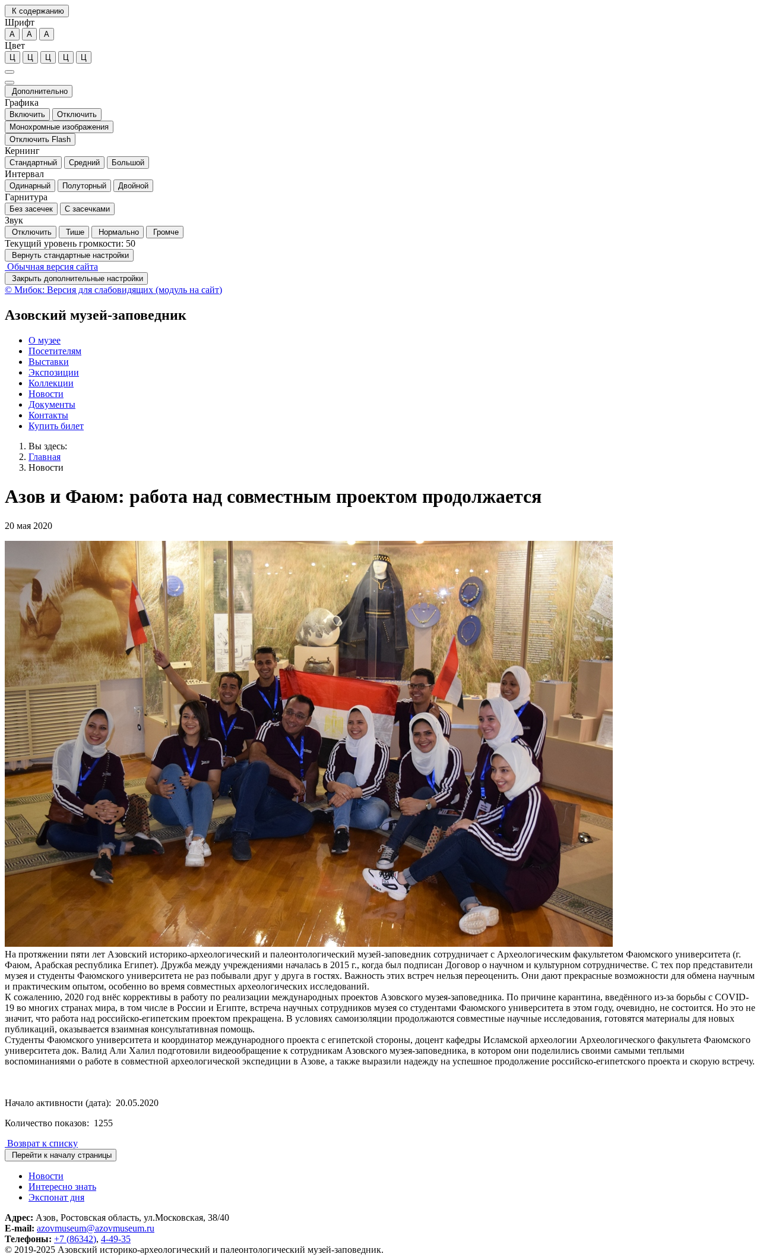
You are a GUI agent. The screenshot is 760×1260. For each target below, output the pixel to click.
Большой (128, 162)
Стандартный (33, 162)
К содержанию (37, 11)
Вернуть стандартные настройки (69, 255)
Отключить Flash (40, 139)
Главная (44, 457)
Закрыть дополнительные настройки (76, 278)
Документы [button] (51, 404)
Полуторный (84, 185)
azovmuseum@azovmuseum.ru (95, 1228)
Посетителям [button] (54, 351)
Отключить (77, 114)
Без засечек (31, 208)
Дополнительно (39, 91)
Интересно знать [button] (62, 1187)
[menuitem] (391, 340)
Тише (74, 232)
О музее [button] (44, 340)
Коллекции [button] (51, 383)
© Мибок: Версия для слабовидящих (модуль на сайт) (113, 290)
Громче (165, 232)
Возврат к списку (41, 1143)
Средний (84, 162)
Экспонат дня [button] (56, 1197)
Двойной (133, 185)
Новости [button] (46, 394)
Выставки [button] (48, 362)
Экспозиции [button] (53, 372)
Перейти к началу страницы (61, 1155)
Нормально (117, 232)
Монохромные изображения (59, 126)
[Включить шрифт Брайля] (9, 72)
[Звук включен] (9, 82)
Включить (27, 114)
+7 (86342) (75, 1239)
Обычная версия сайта (51, 267)
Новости (46, 467)
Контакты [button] (48, 415)
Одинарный (30, 185)
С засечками (87, 208)
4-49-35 (116, 1239)
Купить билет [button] (56, 426)
